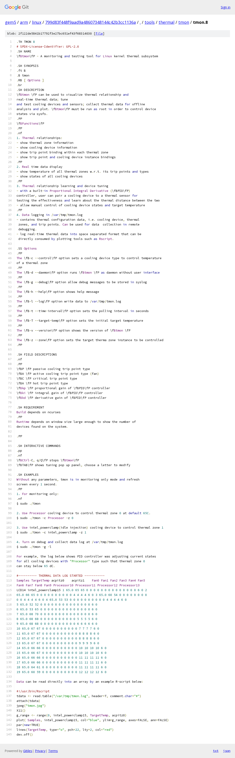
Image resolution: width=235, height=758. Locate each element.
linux (36, 22)
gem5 (10, 22)
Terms (53, 751)
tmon (183, 22)
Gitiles (27, 751)
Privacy (40, 751)
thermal (166, 22)
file (99, 33)
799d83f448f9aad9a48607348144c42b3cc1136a (90, 22)
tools (150, 22)
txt (215, 751)
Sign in (225, 7)
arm (24, 22)
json (226, 751)
